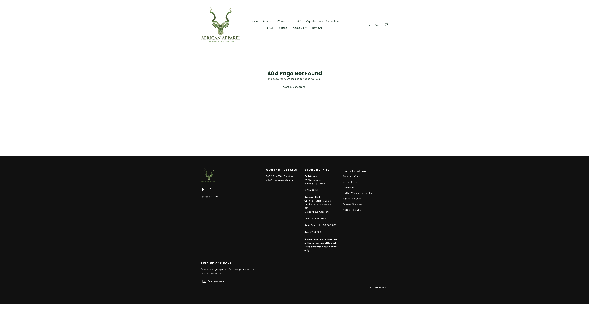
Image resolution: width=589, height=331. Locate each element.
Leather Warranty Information (358, 193)
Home (254, 21)
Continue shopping (294, 87)
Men (266, 21)
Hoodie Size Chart (352, 209)
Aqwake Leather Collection (322, 21)
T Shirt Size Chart (352, 198)
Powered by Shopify (209, 196)
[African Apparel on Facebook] (203, 189)
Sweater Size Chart (353, 204)
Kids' (298, 21)
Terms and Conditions (354, 176)
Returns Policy (350, 182)
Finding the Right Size (354, 171)
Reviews (317, 28)
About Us (299, 28)
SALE (270, 28)
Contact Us (348, 187)
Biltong (283, 28)
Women (282, 21)
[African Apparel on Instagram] (209, 189)
